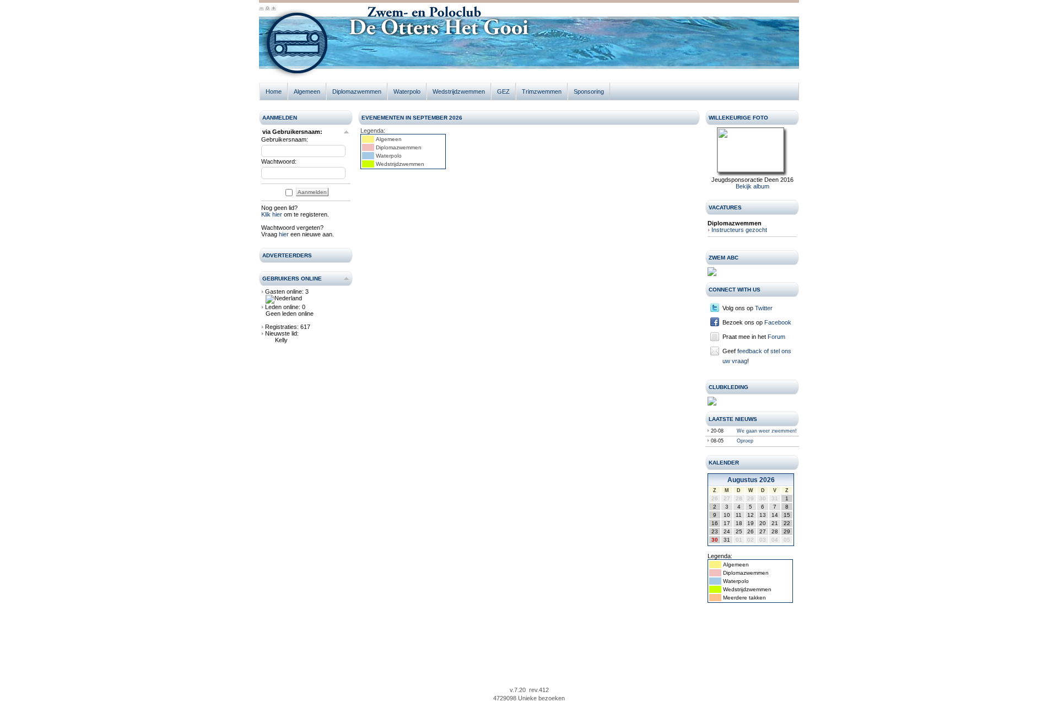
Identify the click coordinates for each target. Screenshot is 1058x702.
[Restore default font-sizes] (267, 9)
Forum (776, 336)
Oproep (745, 441)
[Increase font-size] (273, 9)
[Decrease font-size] (261, 9)
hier (284, 234)
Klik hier (271, 214)
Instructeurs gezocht (739, 229)
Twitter (764, 308)
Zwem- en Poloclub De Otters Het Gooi (294, 45)
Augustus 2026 (751, 480)
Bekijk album (752, 186)
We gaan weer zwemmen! (767, 431)
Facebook (777, 322)
